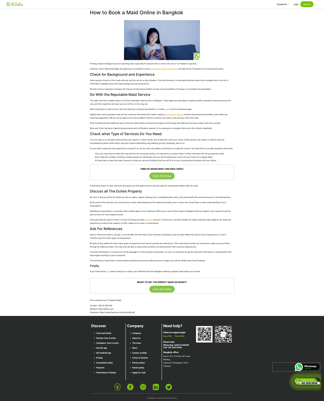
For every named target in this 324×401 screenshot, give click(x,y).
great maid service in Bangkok (164, 69)
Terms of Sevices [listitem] (140, 358)
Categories (282, 4)
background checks (174, 114)
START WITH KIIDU (162, 289)
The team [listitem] (136, 343)
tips (108, 271)
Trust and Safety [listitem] (103, 333)
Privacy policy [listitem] (138, 363)
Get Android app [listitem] (103, 353)
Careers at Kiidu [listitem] (139, 353)
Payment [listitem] (100, 367)
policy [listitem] (110, 363)
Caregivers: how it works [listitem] (107, 343)
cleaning (148, 220)
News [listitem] (134, 348)
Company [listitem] (136, 333)
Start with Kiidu (162, 176)
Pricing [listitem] (99, 358)
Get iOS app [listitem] (101, 348)
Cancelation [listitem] (101, 363)
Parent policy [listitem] (138, 367)
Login (295, 4)
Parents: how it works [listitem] (106, 338)
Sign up (306, 4)
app (166, 109)
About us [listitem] (136, 338)
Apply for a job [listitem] (139, 372)
